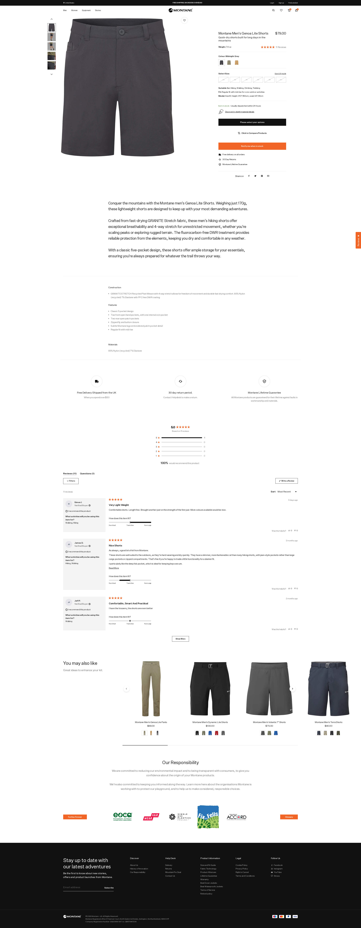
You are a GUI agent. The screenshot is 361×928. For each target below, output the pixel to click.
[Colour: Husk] (236, 60)
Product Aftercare (208, 872)
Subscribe (109, 888)
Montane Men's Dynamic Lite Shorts (210, 722)
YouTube (277, 872)
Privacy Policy (242, 869)
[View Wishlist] (281, 10)
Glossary (289, 817)
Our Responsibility (137, 872)
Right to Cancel (242, 872)
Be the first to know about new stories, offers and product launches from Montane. (88, 875)
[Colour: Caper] (229, 60)
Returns (168, 869)
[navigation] (126, 689)
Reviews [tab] (70, 474)
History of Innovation (139, 869)
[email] (268, 176)
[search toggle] (273, 10)
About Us (134, 865)
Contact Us (170, 876)
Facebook (278, 865)
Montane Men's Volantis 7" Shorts (269, 722)
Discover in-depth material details (239, 111)
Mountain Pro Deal (173, 872)
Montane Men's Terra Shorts (328, 722)
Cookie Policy (241, 865)
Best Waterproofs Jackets (211, 886)
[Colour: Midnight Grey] (221, 60)
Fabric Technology (208, 869)
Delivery (168, 865)
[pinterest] (262, 176)
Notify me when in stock (252, 146)
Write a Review (289, 482)
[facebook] (249, 176)
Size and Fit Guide (208, 865)
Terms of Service (207, 890)
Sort (273, 491)
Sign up (281, 3)
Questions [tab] (87, 474)
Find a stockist (293, 3)
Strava (277, 876)
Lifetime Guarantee (208, 876)
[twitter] (255, 176)
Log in (272, 3)
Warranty (204, 879)
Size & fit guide (280, 73)
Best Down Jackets (208, 883)
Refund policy (206, 894)
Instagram (278, 869)
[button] (273, 47)
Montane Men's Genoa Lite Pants (151, 722)
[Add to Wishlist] (184, 20)
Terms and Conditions (245, 876)
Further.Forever (75, 817)
